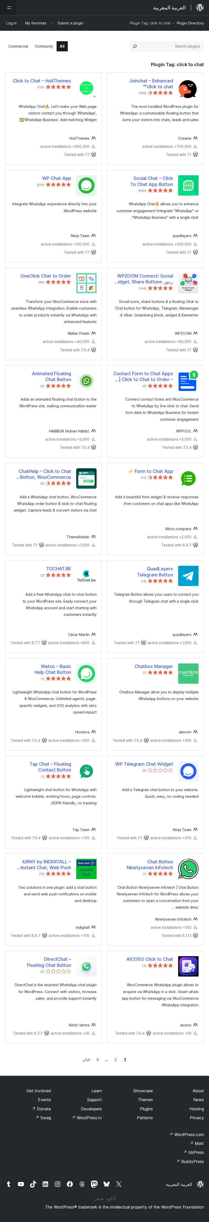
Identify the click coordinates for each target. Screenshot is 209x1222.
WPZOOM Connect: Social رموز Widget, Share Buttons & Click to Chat (143, 279)
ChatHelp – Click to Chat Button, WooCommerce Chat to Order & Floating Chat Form (44, 474)
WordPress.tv (87, 1117)
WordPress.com (186, 1134)
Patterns (145, 1117)
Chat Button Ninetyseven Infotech (150, 864)
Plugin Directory (190, 23)
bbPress (193, 1152)
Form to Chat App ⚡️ (150, 471)
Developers (91, 1108)
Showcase (143, 1090)
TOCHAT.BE (58, 568)
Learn (97, 1090)
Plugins (146, 1108)
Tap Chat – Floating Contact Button (50, 767)
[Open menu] (8, 7)
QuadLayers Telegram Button (155, 571)
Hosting (196, 1108)
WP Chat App (56, 178)
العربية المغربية (179, 1184)
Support (94, 1099)
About (198, 1090)
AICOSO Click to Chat (149, 959)
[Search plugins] (135, 46)
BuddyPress (190, 1161)
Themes (145, 1099)
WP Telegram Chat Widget (144, 764)
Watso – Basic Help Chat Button (52, 669)
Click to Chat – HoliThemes (42, 80)
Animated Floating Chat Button (51, 376)
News (198, 1099)
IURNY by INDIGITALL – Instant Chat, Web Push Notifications (46, 865)
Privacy (197, 1117)
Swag (43, 1117)
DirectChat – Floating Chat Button (49, 962)
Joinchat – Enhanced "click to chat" (151, 83)
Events (44, 1099)
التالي (86, 1059)
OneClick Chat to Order (45, 276)
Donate (41, 1108)
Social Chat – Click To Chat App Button (151, 181)
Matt (197, 1143)
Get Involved (39, 1090)
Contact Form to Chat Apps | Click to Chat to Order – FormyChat (143, 377)
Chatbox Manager (154, 666)
